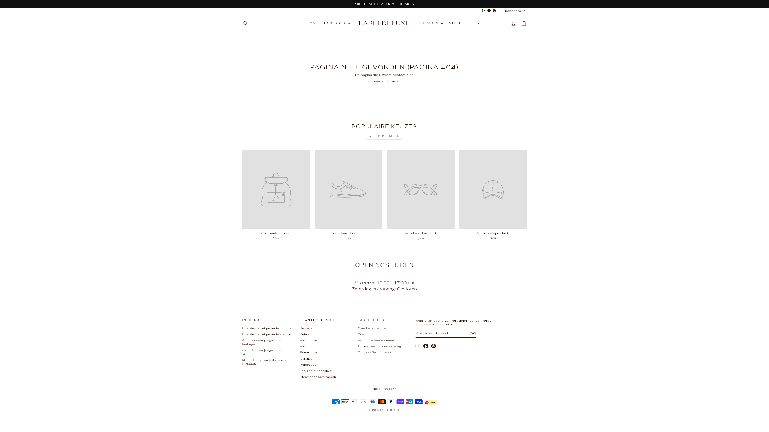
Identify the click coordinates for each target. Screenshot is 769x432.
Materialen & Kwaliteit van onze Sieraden (265, 362)
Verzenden (308, 346)
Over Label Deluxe (372, 328)
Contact (364, 334)
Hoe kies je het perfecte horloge (267, 328)
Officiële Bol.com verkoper (378, 352)
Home (312, 23)
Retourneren (309, 352)
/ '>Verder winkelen (384, 81)
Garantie (306, 358)
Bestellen (307, 328)
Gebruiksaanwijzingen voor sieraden (262, 352)
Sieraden (429, 23)
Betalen (305, 334)
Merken (457, 23)
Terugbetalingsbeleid (316, 371)
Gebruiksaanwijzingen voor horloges (262, 342)
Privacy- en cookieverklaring (379, 346)
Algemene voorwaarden (318, 377)
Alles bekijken (384, 136)
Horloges (335, 23)
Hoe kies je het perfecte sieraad (266, 334)
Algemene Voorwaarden (376, 340)
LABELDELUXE (384, 23)
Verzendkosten (311, 340)
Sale (479, 23)
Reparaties (308, 364)
